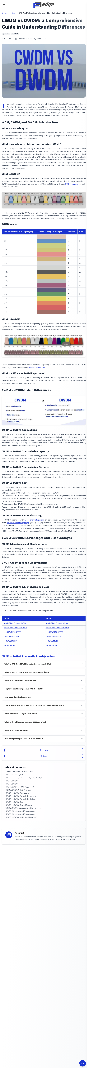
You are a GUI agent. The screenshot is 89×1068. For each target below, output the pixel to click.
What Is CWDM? (12, 781)
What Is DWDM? (12, 784)
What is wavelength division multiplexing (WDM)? (24, 778)
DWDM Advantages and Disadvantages (20, 814)
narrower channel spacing (18, 523)
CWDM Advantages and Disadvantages (20, 811)
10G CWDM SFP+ (11, 641)
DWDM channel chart (37, 368)
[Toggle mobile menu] (4, 5)
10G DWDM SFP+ (52, 641)
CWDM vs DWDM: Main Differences (17, 790)
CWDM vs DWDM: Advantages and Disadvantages (22, 808)
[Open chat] (82, 1063)
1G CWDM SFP (10, 645)
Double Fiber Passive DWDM (57, 628)
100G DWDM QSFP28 (54, 632)
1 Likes (45, 750)
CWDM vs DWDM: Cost (14, 802)
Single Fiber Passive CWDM (15, 623)
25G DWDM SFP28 (53, 636)
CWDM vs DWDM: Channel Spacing (19, 805)
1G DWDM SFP (51, 645)
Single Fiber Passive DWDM (57, 623)
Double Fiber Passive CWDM (15, 628)
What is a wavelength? (14, 775)
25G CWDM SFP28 (11, 636)
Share (45, 756)
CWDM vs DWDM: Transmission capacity (21, 796)
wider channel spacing (34, 520)
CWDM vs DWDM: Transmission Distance (21, 799)
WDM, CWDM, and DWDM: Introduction (18, 772)
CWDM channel (71, 184)
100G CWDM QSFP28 (12, 632)
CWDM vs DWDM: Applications (17, 793)
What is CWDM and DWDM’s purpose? (20, 787)
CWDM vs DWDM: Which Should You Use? (21, 817)
